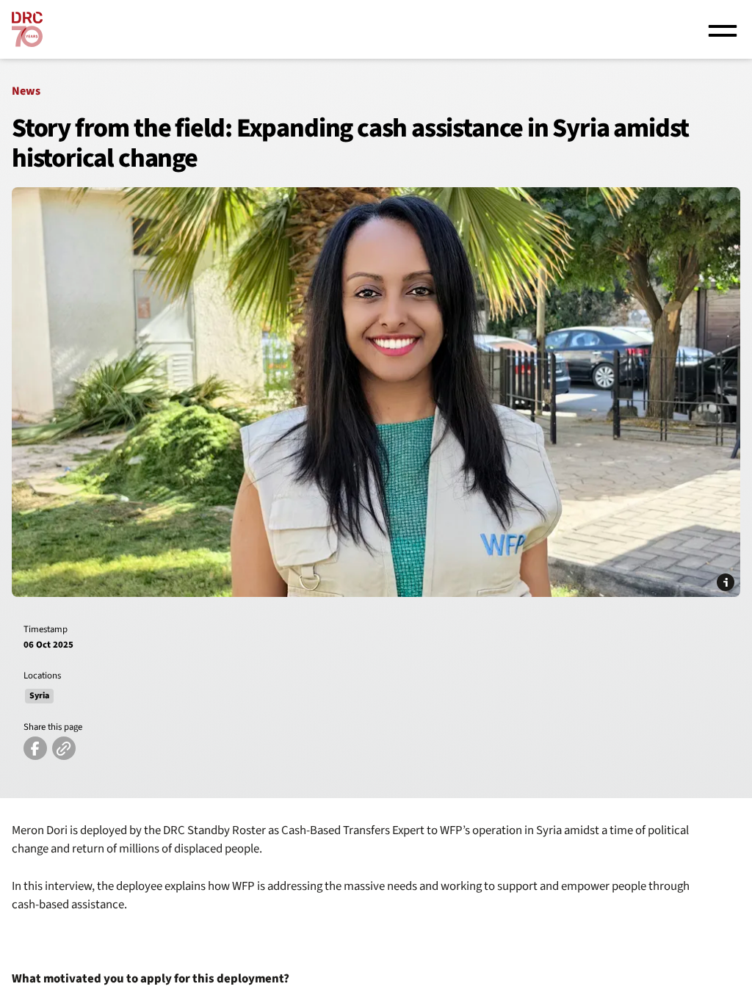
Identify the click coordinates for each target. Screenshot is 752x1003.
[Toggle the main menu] (722, 29)
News (26, 91)
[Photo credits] (725, 582)
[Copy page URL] (64, 748)
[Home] (27, 29)
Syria (39, 695)
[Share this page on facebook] (35, 748)
